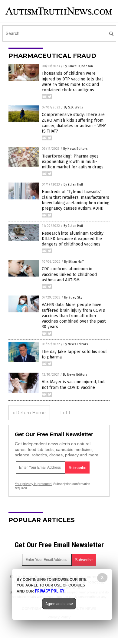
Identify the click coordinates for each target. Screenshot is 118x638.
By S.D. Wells (73, 107)
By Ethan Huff (73, 184)
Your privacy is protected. (33, 484)
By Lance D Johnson (78, 66)
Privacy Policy (49, 591)
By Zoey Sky (73, 297)
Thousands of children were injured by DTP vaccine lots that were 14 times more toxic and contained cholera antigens (72, 81)
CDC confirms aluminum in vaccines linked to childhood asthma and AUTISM (69, 274)
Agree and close (59, 603)
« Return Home (29, 412)
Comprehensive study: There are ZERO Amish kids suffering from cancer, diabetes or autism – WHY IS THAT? (74, 123)
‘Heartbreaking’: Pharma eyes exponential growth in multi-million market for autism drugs (72, 162)
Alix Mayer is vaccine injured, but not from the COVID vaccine (73, 384)
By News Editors (75, 149)
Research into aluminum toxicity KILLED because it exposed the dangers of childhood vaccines (72, 239)
